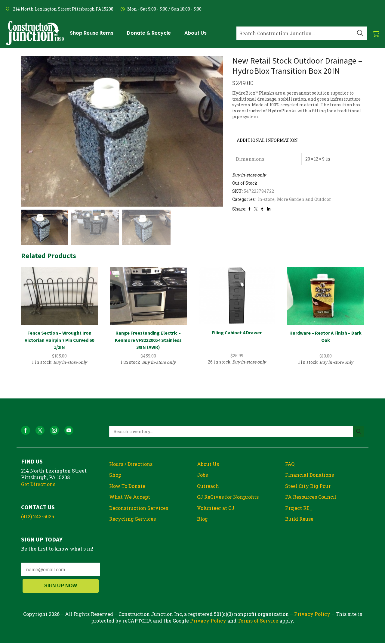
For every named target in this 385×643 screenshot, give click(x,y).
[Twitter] (255, 209)
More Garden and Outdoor (304, 199)
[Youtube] (68, 430)
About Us (208, 464)
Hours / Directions (130, 464)
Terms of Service (258, 620)
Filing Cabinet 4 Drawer (237, 332)
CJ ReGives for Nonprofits (228, 497)
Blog (202, 519)
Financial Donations (309, 475)
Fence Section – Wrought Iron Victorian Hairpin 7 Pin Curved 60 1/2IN (59, 340)
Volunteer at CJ (215, 508)
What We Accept (129, 497)
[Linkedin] (268, 209)
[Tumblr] (262, 209)
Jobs (202, 475)
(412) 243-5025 (37, 516)
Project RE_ (298, 508)
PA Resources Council (311, 497)
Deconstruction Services (138, 508)
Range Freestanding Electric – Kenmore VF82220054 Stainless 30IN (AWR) (148, 340)
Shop (115, 475)
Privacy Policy (312, 614)
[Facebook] (249, 209)
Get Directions (38, 484)
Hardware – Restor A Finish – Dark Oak (325, 336)
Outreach (208, 486)
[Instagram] (54, 430)
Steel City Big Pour (308, 486)
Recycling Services (132, 519)
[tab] (267, 140)
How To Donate (127, 486)
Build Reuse (299, 519)
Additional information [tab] (267, 140)
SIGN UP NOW (60, 585)
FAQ (289, 464)
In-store (266, 199)
